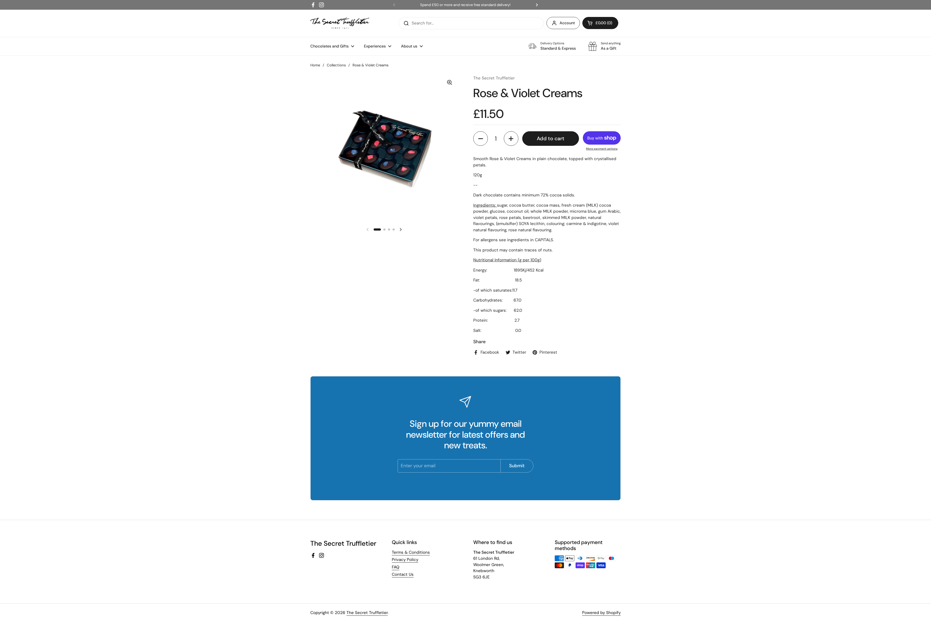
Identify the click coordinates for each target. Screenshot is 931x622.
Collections (336, 65)
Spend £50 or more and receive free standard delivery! (465, 5)
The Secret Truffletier (367, 612)
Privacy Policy (405, 559)
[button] (480, 138)
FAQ (395, 567)
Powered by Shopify (601, 612)
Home (315, 65)
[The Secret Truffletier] (339, 23)
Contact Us (403, 574)
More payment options (602, 149)
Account (567, 22)
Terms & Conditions (411, 552)
